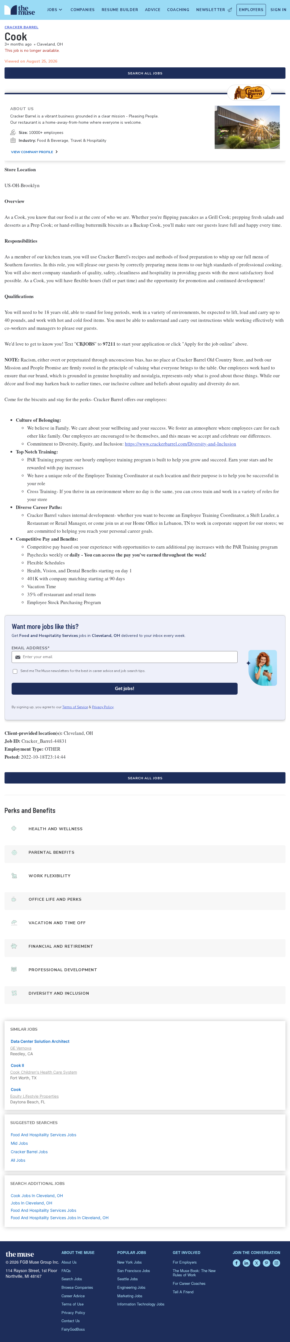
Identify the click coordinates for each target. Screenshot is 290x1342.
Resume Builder (120, 9)
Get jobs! (124, 688)
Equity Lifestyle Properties (34, 1096)
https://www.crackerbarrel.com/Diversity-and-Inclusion (180, 443)
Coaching (178, 9)
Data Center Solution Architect (40, 1041)
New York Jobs (129, 1262)
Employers (251, 9)
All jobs (18, 1160)
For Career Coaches (189, 1283)
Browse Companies (77, 1287)
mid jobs (19, 1143)
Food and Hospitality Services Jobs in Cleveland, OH (59, 1217)
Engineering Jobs (131, 1287)
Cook (16, 1089)
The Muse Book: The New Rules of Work (194, 1273)
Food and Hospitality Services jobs (43, 1134)
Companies (83, 9)
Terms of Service (75, 707)
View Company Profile (32, 152)
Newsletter (210, 9)
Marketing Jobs (129, 1295)
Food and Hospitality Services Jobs (43, 1210)
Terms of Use (72, 1304)
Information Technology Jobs (141, 1304)
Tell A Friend (183, 1291)
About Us (69, 1262)
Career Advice (73, 1295)
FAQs (66, 1270)
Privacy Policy (103, 707)
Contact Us (70, 1320)
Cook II (17, 1065)
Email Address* (31, 648)
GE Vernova (20, 1048)
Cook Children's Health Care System (43, 1072)
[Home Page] (18, 11)
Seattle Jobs (127, 1278)
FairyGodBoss (73, 1329)
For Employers (185, 1262)
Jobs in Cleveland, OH (31, 1202)
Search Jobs (71, 1278)
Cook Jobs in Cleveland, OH (37, 1195)
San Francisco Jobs (133, 1270)
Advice (153, 9)
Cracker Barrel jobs (29, 1151)
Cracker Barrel (22, 27)
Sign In (278, 9)
